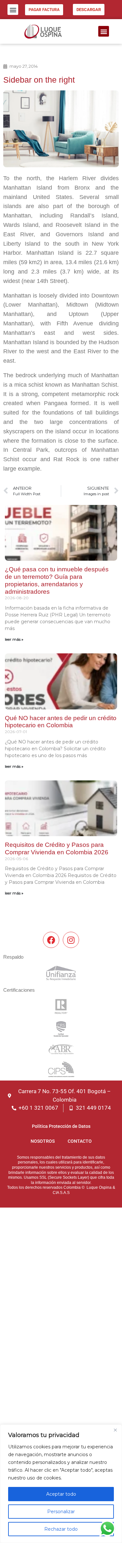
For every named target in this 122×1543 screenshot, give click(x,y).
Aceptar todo (61, 1494)
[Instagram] (71, 940)
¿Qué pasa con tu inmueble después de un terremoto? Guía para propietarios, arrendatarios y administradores (57, 580)
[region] (61, 1483)
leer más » (14, 639)
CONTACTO (80, 1141)
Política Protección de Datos (61, 1126)
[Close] (115, 1430)
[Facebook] (51, 940)
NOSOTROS (43, 1141)
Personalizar (61, 1511)
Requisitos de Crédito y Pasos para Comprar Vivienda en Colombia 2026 (56, 848)
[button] (12, 9)
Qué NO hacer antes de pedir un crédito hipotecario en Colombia (60, 722)
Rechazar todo (61, 1529)
